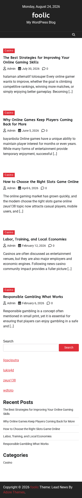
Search (8, 341)
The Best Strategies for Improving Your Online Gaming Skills (36, 59)
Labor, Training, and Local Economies (35, 239)
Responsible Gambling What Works (33, 296)
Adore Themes (14, 492)
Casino (9, 50)
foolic (41, 15)
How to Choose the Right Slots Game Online (41, 181)
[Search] (73, 34)
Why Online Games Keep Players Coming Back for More (39, 421)
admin (11, 68)
